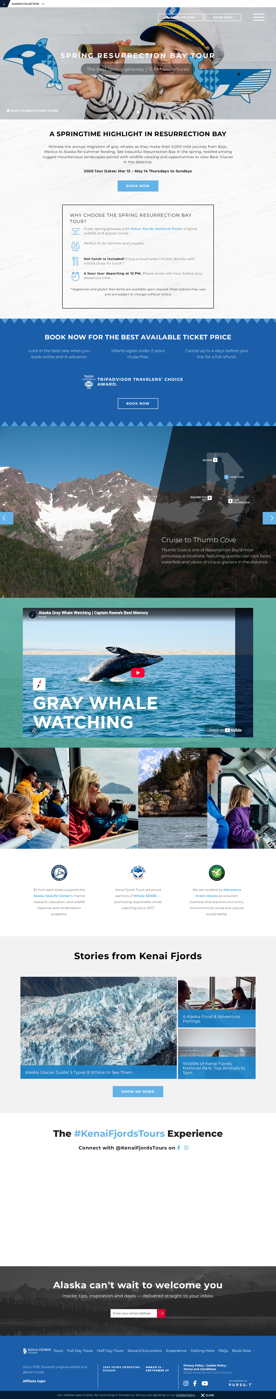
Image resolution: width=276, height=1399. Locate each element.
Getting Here (202, 1350)
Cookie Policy (216, 1365)
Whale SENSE (145, 896)
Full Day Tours (80, 1350)
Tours (58, 1350)
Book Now (223, 17)
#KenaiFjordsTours (119, 1133)
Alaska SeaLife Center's (53, 896)
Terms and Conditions (199, 1369)
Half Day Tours (110, 1350)
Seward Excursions (144, 1350)
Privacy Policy (193, 1365)
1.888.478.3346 (182, 17)
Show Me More (137, 1092)
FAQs (223, 1350)
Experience (176, 1350)
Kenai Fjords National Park (156, 229)
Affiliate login (34, 1381)
